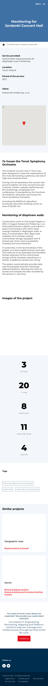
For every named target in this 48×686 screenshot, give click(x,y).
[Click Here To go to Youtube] (8, 666)
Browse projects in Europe (16, 548)
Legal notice (10, 679)
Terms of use (10, 681)
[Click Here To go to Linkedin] (4, 666)
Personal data (38, 679)
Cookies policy (23, 679)
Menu (38, 4)
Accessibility (23, 681)
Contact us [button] (24, 639)
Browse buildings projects (16, 590)
